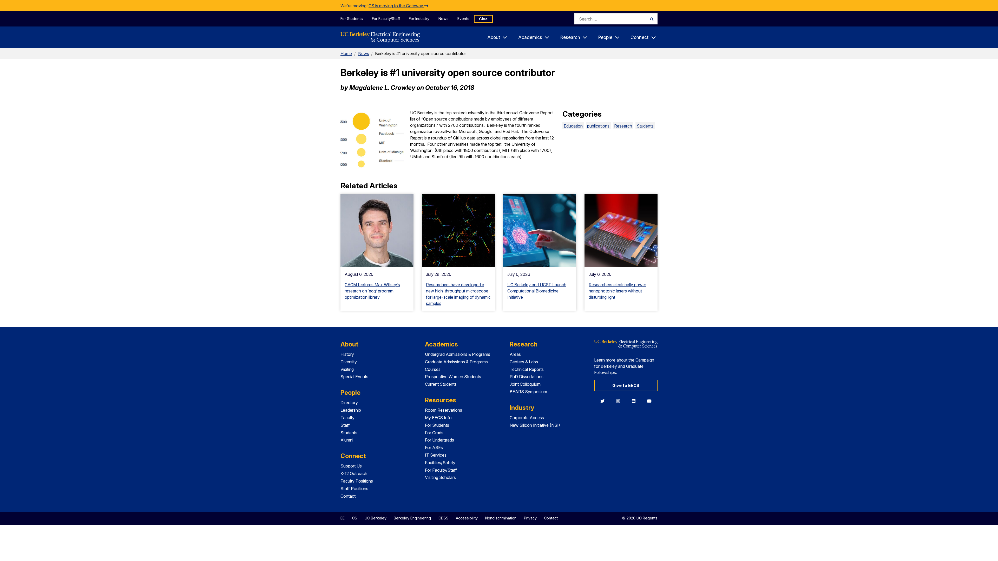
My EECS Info (438, 417)
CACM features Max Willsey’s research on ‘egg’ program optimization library (372, 291)
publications (598, 126)
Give (483, 19)
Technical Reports (527, 369)
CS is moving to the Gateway (396, 5)
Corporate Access (527, 417)
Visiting (347, 369)
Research (623, 126)
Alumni (346, 440)
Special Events (354, 376)
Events (463, 18)
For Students (351, 18)
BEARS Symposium (528, 391)
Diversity (348, 361)
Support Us (351, 466)
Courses (433, 369)
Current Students (441, 384)
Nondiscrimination (500, 518)
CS (354, 518)
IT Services (436, 455)
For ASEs (434, 447)
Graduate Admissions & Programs (456, 361)
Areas (515, 354)
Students (645, 126)
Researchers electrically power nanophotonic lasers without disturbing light (617, 291)
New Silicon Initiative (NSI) (535, 425)
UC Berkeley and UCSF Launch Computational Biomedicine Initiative (536, 291)
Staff (345, 425)
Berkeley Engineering (412, 518)
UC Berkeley (375, 518)
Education (573, 126)
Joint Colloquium (525, 384)
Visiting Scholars (440, 477)
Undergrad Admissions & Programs (457, 354)
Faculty (347, 417)
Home (346, 53)
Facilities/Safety (440, 462)
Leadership (350, 410)
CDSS (443, 518)
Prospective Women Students (453, 376)
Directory (349, 402)
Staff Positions (354, 488)
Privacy (530, 518)
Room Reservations (443, 410)
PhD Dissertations (526, 376)
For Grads (434, 432)
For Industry (419, 18)
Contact (348, 496)
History (347, 354)
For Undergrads (439, 440)
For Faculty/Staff (386, 18)
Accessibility (467, 518)
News (443, 18)
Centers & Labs (524, 361)
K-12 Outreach (353, 473)
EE (342, 518)
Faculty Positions (356, 481)
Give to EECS (625, 385)
